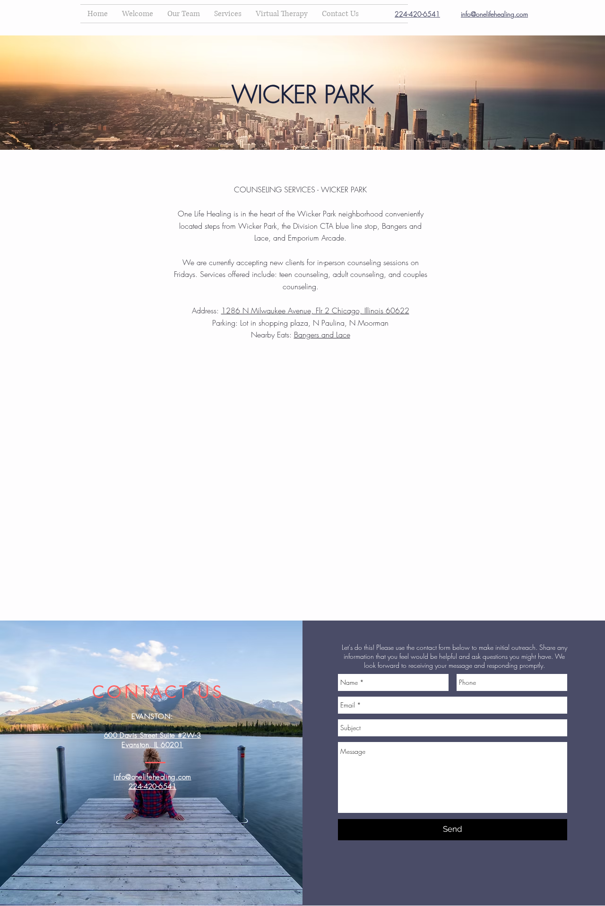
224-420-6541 (417, 13)
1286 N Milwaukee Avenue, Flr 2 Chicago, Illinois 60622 (315, 310)
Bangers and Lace (322, 334)
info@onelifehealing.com (494, 13)
